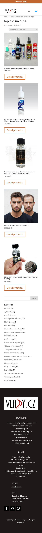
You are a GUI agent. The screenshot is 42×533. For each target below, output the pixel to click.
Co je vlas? (8, 308)
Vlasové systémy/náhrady (21, 460)
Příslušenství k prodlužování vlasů (18, 471)
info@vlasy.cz (17, 487)
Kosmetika (8, 370)
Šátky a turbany (10, 367)
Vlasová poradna (10, 377)
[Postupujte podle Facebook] (6, 508)
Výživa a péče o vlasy (12, 346)
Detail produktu (15, 76)
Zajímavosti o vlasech (12, 373)
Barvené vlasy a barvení (13, 332)
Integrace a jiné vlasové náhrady (16, 356)
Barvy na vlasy (21, 477)
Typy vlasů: (8, 312)
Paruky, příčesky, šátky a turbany (20, 423)
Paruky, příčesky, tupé (12, 353)
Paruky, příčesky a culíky (21, 457)
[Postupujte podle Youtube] (12, 508)
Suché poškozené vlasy (12, 318)
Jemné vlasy (8, 315)
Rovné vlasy (8, 325)
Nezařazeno (8, 380)
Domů (6, 17)
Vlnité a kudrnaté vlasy (12, 329)
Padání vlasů (9, 339)
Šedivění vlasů (9, 336)
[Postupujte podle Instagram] (18, 508)
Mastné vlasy (9, 322)
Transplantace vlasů (11, 349)
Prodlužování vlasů (11, 360)
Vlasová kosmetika (24, 474)
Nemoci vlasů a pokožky (13, 342)
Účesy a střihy (9, 363)
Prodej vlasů (21, 468)
